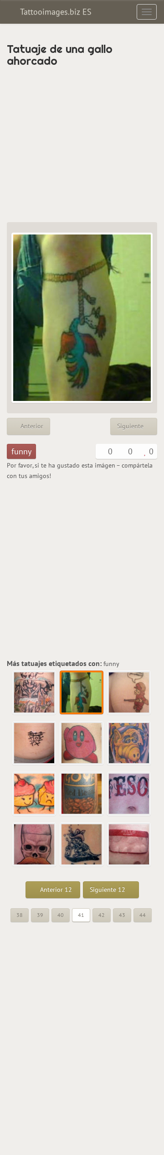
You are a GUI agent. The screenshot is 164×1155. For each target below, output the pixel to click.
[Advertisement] (82, 144)
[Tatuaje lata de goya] (82, 794)
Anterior (31, 426)
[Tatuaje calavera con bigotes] (34, 844)
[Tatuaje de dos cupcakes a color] (34, 794)
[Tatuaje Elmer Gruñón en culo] (129, 693)
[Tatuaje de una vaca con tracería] (34, 693)
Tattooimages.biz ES (55, 11)
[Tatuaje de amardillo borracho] (82, 844)
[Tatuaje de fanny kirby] (82, 743)
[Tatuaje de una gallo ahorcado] (82, 693)
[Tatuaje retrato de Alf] (129, 743)
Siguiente (131, 426)
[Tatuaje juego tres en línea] (34, 743)
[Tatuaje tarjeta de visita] (129, 844)
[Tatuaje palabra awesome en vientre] (129, 794)
